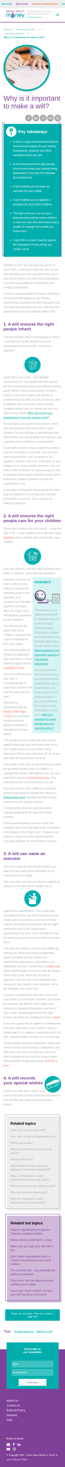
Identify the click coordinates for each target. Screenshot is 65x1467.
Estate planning (24, 1331)
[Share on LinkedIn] (36, 118)
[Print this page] (58, 120)
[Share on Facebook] (28, 118)
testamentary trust (14, 797)
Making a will (44, 1331)
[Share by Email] (50, 118)
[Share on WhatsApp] (43, 118)
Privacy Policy (20, 1459)
